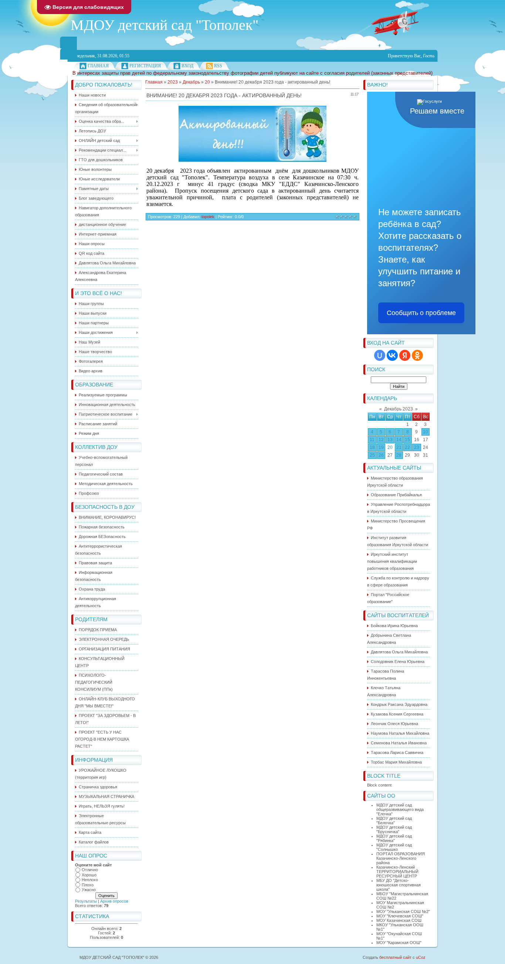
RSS (218, 65)
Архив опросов (114, 901)
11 (372, 439)
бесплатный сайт (395, 957)
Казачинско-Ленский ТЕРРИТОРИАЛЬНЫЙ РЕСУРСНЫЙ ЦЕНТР (397, 871)
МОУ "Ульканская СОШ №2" (403, 911)
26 (381, 455)
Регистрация (145, 65)
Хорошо (89, 875)
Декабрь (191, 82)
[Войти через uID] (379, 355)
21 (398, 447)
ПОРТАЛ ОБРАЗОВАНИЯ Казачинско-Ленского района (400, 858)
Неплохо (90, 879)
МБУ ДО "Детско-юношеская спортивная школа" (398, 885)
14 (398, 439)
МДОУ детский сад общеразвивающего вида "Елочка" (400, 809)
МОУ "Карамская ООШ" (398, 942)
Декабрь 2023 (398, 409)
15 (407, 439)
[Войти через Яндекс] (404, 355)
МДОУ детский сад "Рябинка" (394, 838)
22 (407, 447)
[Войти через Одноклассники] (417, 355)
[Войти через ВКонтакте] (392, 355)
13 (390, 439)
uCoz (421, 957)
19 (381, 447)
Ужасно (89, 889)
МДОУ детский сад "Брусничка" (394, 829)
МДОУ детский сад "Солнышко (394, 847)
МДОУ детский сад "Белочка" (394, 820)
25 (372, 455)
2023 (172, 82)
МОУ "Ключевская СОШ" (399, 916)
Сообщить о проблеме (421, 313)
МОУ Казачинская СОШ (398, 920)
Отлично (90, 869)
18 (372, 447)
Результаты (86, 901)
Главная (98, 65)
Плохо (88, 885)
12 (381, 439)
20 (390, 447)
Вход (187, 65)
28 (398, 455)
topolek (207, 216)
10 (425, 431)
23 (416, 447)
